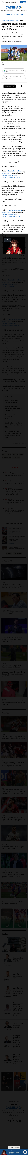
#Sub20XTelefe (7, 175)
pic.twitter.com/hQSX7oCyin (11, 177)
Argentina (9, 10)
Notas (17, 20)
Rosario (23, 10)
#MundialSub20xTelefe (14, 171)
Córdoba (16, 10)
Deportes (7, 2)
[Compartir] (21, 86)
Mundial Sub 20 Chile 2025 (14, 15)
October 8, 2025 (18, 182)
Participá (23, 2)
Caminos (13, 2)
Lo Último (3, 10)
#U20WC (15, 175)
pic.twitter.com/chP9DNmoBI (11, 216)
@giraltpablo (6, 173)
